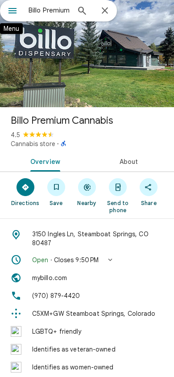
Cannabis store (33, 144)
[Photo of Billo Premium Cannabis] (87, 53)
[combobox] (49, 10)
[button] (87, 260)
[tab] (43, 161)
